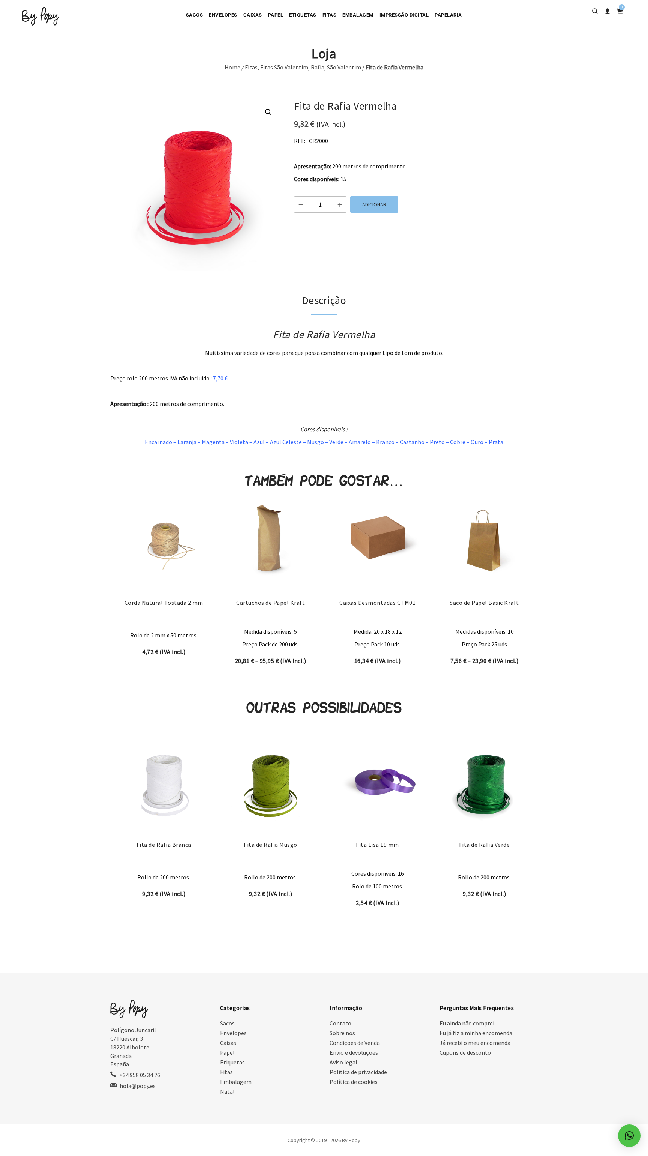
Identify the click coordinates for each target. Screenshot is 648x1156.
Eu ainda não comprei (467, 1023)
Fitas (329, 15)
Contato (340, 1023)
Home (232, 67)
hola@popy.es (138, 1086)
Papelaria (448, 15)
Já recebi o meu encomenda (475, 1042)
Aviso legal (343, 1062)
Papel (276, 15)
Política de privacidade (358, 1072)
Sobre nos (342, 1033)
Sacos (194, 15)
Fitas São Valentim (284, 67)
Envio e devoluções (354, 1052)
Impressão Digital (404, 15)
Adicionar (374, 204)
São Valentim (344, 67)
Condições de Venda (355, 1042)
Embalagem (358, 15)
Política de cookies (354, 1081)
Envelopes (223, 15)
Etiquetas (302, 15)
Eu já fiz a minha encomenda (476, 1033)
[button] (268, 112)
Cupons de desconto (465, 1052)
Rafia (317, 67)
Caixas (252, 15)
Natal (227, 1091)
